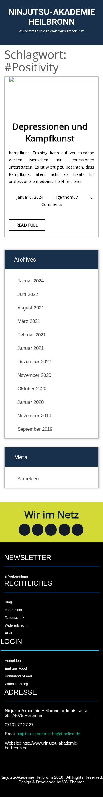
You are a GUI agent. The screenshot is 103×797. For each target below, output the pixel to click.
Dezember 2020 (34, 362)
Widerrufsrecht (16, 625)
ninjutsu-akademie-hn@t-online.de (48, 733)
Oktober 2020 (31, 388)
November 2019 (34, 415)
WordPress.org (16, 684)
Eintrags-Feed (16, 669)
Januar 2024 (30, 281)
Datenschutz (14, 618)
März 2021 (28, 321)
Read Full (27, 225)
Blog (8, 602)
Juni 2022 (27, 294)
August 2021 (30, 308)
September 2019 (34, 429)
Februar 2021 (31, 335)
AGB (8, 633)
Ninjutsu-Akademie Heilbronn (51, 17)
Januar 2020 (30, 402)
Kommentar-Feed (18, 676)
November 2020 (34, 375)
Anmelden (28, 478)
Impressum (13, 610)
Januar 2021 (30, 348)
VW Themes (72, 782)
